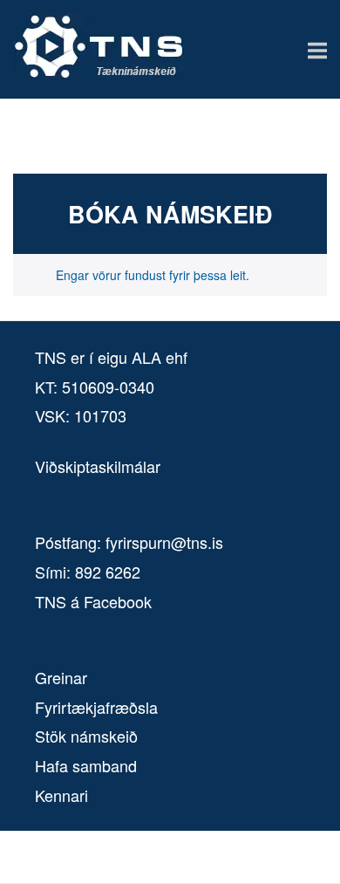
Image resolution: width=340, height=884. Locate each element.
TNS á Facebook (93, 601)
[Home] (98, 73)
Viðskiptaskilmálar (97, 466)
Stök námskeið (86, 735)
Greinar (61, 677)
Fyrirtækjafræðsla (96, 707)
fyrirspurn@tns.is (164, 542)
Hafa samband (86, 765)
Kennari (61, 795)
